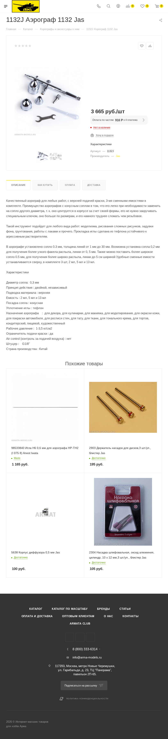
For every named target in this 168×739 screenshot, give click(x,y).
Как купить (45, 185)
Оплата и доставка (37, 616)
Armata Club (80, 623)
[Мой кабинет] (118, 6)
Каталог (35, 608)
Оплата (70, 185)
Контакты (130, 616)
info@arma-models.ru (87, 657)
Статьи (125, 608)
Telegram (80, 637)
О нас (108, 616)
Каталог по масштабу (70, 608)
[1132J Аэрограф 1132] (49, 101)
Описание (18, 185)
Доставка (93, 185)
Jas (118, 156)
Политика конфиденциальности (87, 699)
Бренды (103, 608)
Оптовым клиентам (78, 616)
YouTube (90, 637)
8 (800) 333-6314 (85, 649)
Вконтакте (69, 637)
